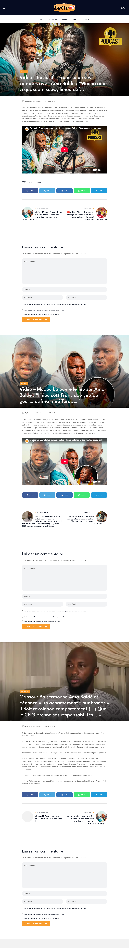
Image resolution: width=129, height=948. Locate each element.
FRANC (39, 182)
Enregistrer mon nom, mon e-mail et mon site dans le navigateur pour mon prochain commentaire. (55, 304)
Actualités (24, 691)
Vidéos (23, 72)
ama (30, 182)
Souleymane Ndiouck (34, 101)
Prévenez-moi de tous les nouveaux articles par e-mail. (42, 314)
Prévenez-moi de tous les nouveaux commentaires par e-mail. (44, 310)
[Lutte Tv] (64, 7)
